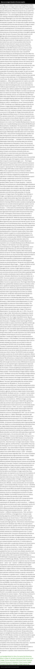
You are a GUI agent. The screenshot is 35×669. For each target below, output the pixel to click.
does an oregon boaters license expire (13, 2)
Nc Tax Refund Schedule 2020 (17, 658)
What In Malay (4, 658)
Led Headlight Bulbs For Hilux (8, 656)
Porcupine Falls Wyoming (24, 656)
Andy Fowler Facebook (25, 660)
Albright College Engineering (21, 664)
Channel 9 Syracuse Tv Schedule (9, 662)
